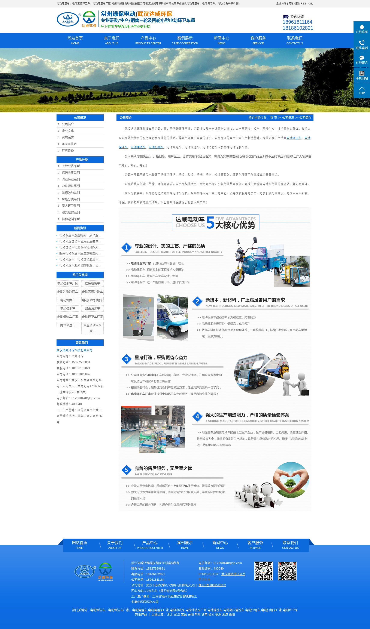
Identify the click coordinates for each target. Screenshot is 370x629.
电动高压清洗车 (233, 610)
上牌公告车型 (71, 166)
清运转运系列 (71, 179)
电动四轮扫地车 (92, 300)
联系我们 (294, 40)
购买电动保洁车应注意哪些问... (80, 253)
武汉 (177, 614)
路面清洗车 (92, 308)
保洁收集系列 (71, 172)
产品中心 (148, 40)
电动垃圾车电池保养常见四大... (80, 247)
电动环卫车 (63, 3)
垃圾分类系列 (71, 199)
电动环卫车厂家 (102, 3)
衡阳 (232, 614)
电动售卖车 (67, 300)
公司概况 (288, 117)
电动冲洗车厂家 (196, 610)
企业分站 (281, 3)
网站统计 (204, 579)
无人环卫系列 (71, 205)
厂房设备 (68, 150)
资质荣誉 (68, 137)
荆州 (198, 614)
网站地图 (293, 3)
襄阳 (191, 614)
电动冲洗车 (177, 610)
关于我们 (111, 40)
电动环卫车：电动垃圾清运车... (80, 259)
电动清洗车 (214, 610)
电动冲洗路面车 (67, 291)
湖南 (204, 614)
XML (310, 3)
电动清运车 (139, 610)
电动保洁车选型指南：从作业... (80, 235)
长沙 (211, 614)
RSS (303, 3)
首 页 (273, 117)
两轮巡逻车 (67, 325)
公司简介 (68, 124)
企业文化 (68, 130)
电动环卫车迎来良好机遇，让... (80, 265)
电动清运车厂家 (158, 610)
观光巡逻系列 (71, 212)
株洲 (218, 614)
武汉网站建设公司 (233, 574)
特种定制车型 (71, 219)
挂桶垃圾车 (92, 283)
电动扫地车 (67, 308)
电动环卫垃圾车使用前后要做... (80, 241)
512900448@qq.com (86, 398)
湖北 (170, 614)
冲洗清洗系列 (71, 186)
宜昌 (184, 614)
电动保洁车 (97, 610)
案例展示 (185, 40)
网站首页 (75, 40)
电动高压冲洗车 (92, 291)
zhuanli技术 (69, 144)
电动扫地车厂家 (67, 283)
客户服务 (258, 40)
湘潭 (225, 614)
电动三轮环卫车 (81, 3)
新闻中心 (221, 40)
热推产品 (141, 614)
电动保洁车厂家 (67, 316)
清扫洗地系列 (71, 192)
